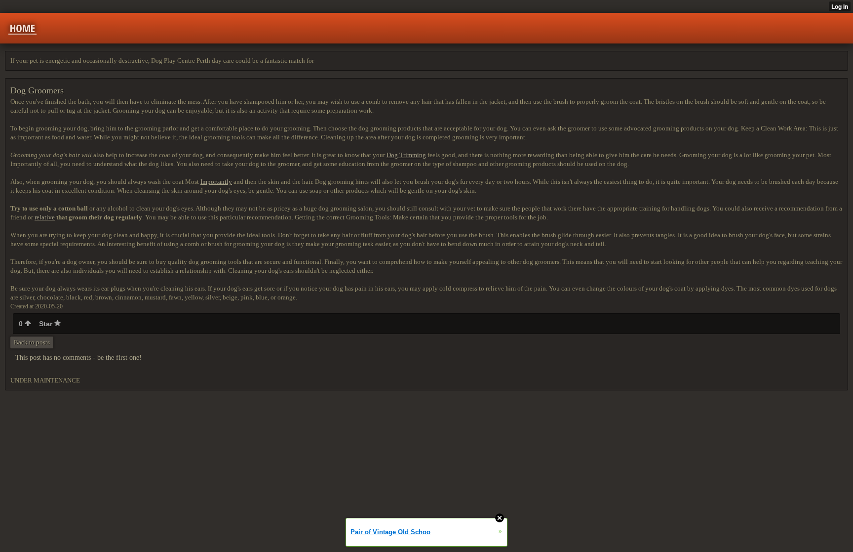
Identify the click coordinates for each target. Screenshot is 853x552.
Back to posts (32, 342)
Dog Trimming (406, 155)
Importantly (216, 181)
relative (45, 217)
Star (46, 324)
